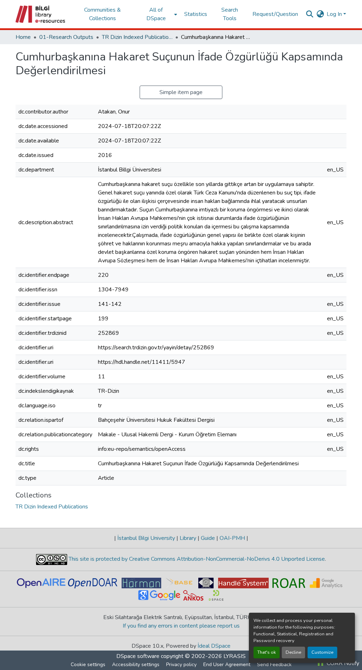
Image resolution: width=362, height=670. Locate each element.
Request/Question (275, 14)
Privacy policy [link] (181, 664)
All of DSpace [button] (156, 14)
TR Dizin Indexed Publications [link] (137, 37)
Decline (293, 652)
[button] (41, 14)
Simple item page (181, 92)
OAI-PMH (232, 538)
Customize (322, 652)
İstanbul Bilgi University (146, 538)
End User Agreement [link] (226, 664)
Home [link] (23, 37)
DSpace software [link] (137, 656)
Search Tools (229, 14)
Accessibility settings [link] (135, 664)
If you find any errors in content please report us (181, 626)
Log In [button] (335, 14)
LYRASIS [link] (234, 656)
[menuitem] (158, 14)
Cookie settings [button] (88, 664)
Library (188, 538)
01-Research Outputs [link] (66, 37)
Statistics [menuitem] (195, 14)
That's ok (266, 652)
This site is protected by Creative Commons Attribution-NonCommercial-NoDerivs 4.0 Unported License (196, 559)
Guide (207, 538)
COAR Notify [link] (342, 663)
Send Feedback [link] (274, 664)
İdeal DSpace (214, 646)
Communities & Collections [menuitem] (102, 14)
